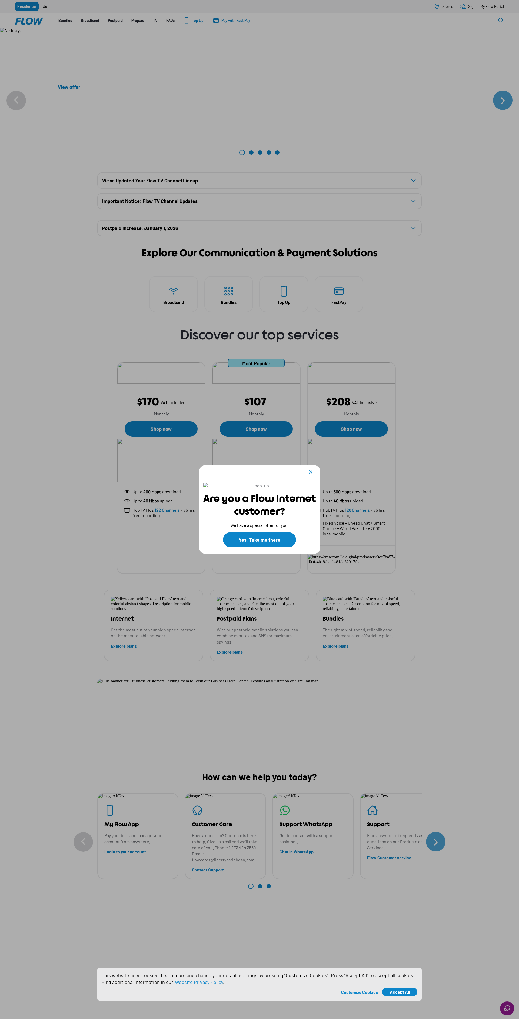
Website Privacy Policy (199, 982)
